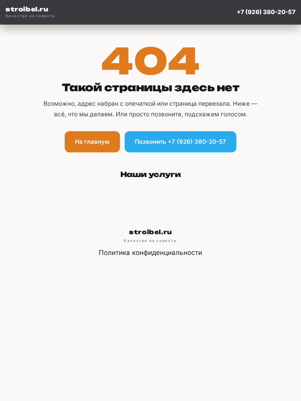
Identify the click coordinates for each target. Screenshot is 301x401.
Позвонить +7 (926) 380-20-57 (180, 141)
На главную (92, 141)
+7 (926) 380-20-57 (266, 12)
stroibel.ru (30, 12)
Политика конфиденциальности (150, 252)
